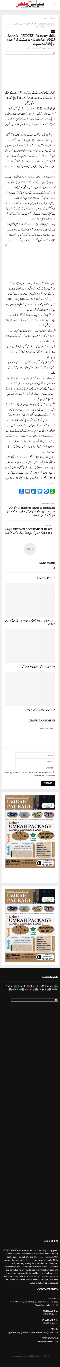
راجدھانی (53, 31)
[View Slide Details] (30, 831)
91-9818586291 (51, 1314)
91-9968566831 (51, 1323)
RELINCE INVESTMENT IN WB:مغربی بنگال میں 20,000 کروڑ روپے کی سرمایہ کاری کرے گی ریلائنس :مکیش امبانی (28, 531)
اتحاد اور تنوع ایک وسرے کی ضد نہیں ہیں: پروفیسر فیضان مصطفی (38, 666)
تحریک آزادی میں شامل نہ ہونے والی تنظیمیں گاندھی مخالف (40, 710)
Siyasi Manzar (48, 48)
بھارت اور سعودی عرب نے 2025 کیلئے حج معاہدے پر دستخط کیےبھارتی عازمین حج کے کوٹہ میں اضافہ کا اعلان (30, 622)
